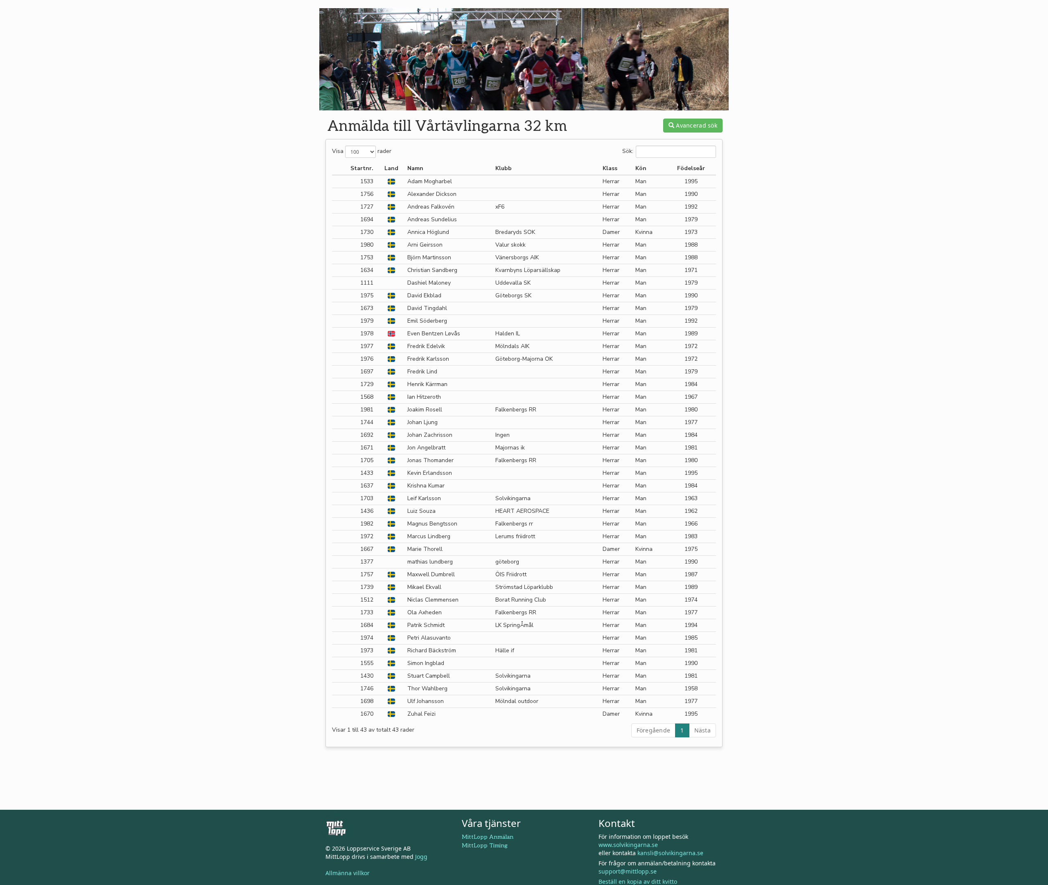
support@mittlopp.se (628, 871)
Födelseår (691, 168)
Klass (610, 168)
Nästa (702, 730)
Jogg (421, 856)
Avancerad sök (695, 125)
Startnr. (361, 168)
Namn (415, 168)
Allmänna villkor (347, 873)
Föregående (654, 730)
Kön (640, 168)
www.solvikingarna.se (628, 845)
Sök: (627, 151)
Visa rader (361, 151)
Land (391, 168)
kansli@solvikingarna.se (670, 853)
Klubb (503, 168)
